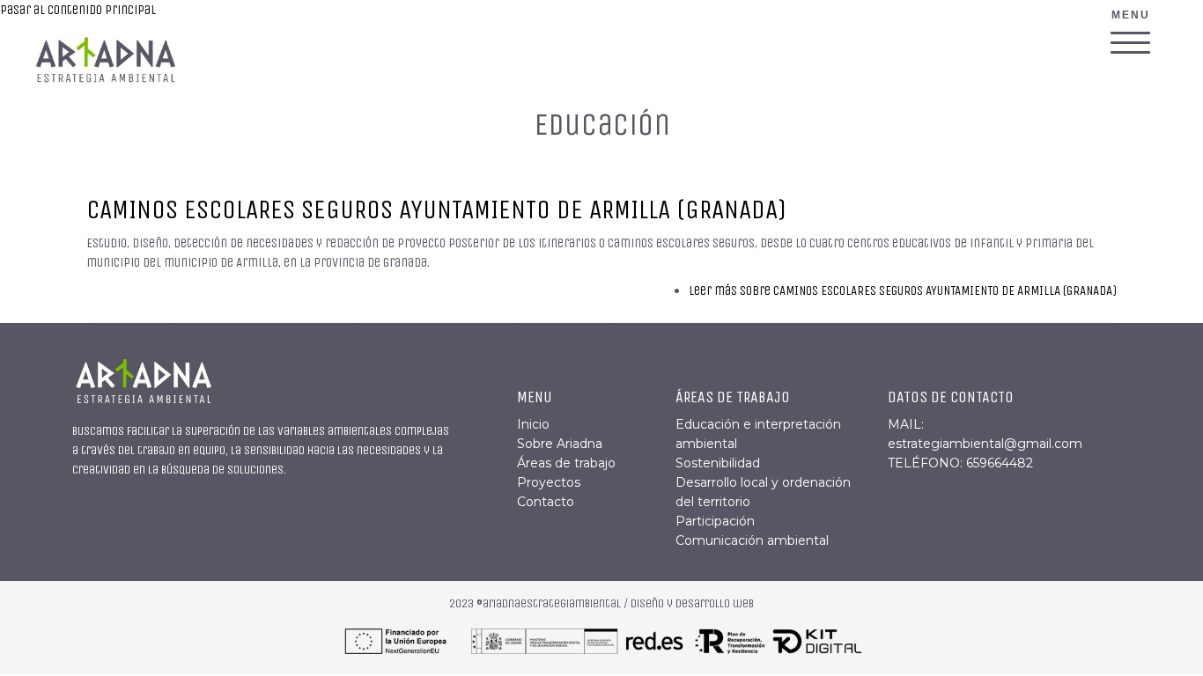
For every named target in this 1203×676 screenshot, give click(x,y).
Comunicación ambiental (752, 540)
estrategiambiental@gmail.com (985, 444)
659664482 (999, 463)
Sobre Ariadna (559, 444)
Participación (715, 521)
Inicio (533, 424)
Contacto (545, 502)
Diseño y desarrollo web (692, 603)
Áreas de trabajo (566, 463)
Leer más (903, 290)
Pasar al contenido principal (78, 10)
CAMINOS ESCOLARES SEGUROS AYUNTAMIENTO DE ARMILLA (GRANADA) (436, 209)
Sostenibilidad (717, 463)
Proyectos (548, 482)
